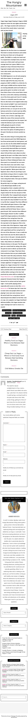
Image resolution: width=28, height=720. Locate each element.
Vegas (13, 315)
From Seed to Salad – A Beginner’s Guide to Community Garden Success (13, 676)
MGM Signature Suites (19, 310)
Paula (4, 674)
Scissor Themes (11, 716)
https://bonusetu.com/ (7, 276)
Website (5, 459)
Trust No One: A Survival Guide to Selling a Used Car (12, 638)
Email (5, 452)
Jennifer (4, 669)
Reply (18, 382)
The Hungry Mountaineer (14, 3)
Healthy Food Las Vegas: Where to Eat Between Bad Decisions (14, 342)
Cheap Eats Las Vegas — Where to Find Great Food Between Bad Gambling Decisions (14, 356)
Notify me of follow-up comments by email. (13, 469)
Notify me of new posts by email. (12, 475)
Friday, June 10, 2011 (19, 17)
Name (5, 445)
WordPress (14, 717)
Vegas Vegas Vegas (14, 318)
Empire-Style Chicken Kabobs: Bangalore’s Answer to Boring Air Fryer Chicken (13, 645)
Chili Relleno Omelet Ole (14, 368)
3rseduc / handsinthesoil (14, 381)
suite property (6, 315)
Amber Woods (9, 17)
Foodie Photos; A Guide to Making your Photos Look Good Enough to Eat (13, 651)
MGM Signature (7, 310)
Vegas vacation (21, 315)
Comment (6, 423)
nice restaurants (17, 313)
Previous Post (7, 329)
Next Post (22, 329)
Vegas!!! (14, 12)
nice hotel (8, 313)
